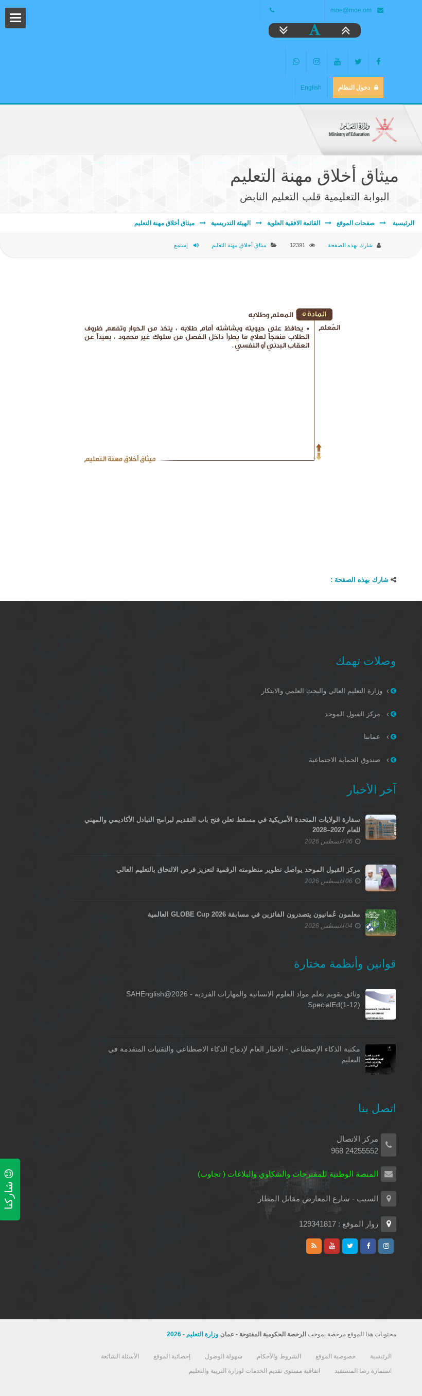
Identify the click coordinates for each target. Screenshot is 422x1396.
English (311, 87)
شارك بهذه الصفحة (350, 245)
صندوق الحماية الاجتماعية (345, 760)
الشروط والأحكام (279, 1356)
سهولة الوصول (223, 1356)
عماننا (373, 736)
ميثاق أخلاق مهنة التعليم (164, 223)
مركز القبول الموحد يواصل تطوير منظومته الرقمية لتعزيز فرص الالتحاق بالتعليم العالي (238, 869)
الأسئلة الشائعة (120, 1356)
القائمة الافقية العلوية (293, 223)
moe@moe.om (351, 10)
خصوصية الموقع (335, 1356)
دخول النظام (354, 87)
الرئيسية (402, 223)
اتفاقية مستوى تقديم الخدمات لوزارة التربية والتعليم (254, 1370)
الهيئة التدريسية (231, 223)
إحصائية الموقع (171, 1356)
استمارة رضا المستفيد (363, 1370)
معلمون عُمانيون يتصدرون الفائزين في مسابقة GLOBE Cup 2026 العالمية (254, 914)
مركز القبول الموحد (353, 714)
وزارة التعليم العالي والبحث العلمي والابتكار (321, 691)
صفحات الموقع (356, 223)
